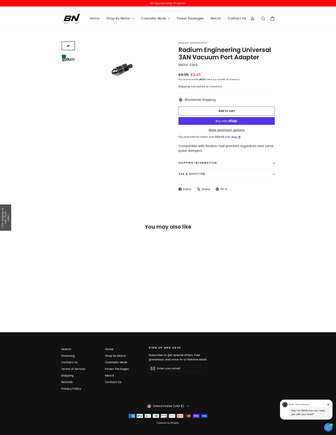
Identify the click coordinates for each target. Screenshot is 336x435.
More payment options (227, 130)
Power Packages (190, 18)
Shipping (184, 86)
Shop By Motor (118, 18)
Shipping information (197, 163)
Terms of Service (73, 369)
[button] (5, 217)
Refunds (67, 382)
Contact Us (237, 18)
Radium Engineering (193, 42)
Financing (68, 356)
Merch (216, 18)
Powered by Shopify (168, 422)
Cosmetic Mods (154, 18)
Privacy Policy (71, 389)
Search (66, 349)
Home (95, 18)
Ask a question (191, 174)
